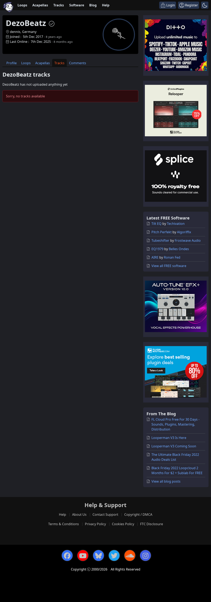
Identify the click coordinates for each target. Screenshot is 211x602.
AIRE (154, 257)
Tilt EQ (156, 223)
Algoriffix (184, 232)
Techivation (176, 223)
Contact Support (105, 514)
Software (76, 5)
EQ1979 (157, 249)
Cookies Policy (123, 524)
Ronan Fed (172, 257)
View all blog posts (166, 481)
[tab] (11, 62)
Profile (11, 63)
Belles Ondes (179, 249)
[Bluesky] (98, 555)
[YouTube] (83, 555)
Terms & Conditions (63, 524)
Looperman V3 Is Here (168, 437)
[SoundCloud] (130, 555)
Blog (93, 5)
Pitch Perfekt (161, 232)
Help (105, 5)
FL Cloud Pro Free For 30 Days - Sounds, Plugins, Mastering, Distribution (175, 424)
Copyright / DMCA (138, 514)
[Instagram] (145, 555)
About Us (79, 514)
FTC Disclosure (151, 524)
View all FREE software (168, 266)
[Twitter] (114, 555)
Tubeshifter (160, 240)
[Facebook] (67, 555)
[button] (205, 5)
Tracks (58, 5)
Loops (22, 5)
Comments (77, 63)
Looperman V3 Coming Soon (173, 446)
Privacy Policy (95, 524)
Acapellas (40, 5)
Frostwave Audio (188, 240)
